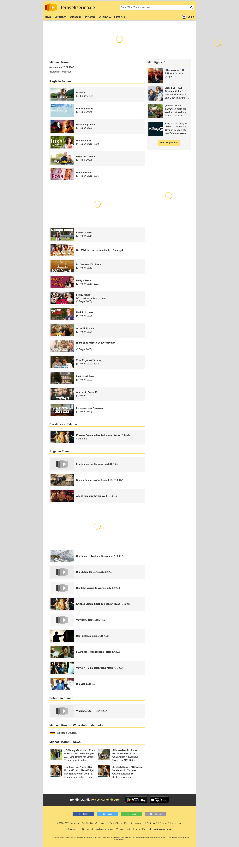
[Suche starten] (191, 7)
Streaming (75, 16)
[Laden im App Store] (159, 800)
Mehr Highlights (169, 142)
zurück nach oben (162, 829)
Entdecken (60, 16)
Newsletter (139, 823)
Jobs (110, 829)
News (48, 16)
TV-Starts (90, 16)
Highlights (155, 62)
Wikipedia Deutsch (67, 733)
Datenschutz (74, 829)
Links (137, 829)
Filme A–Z (119, 16)
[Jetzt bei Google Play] (136, 800)
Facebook (146, 829)
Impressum (177, 823)
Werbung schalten (124, 829)
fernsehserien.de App (105, 799)
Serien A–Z (105, 16)
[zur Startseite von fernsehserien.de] (51, 7)
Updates (103, 823)
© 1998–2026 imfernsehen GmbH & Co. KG (77, 823)
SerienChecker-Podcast (121, 823)
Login (191, 16)
